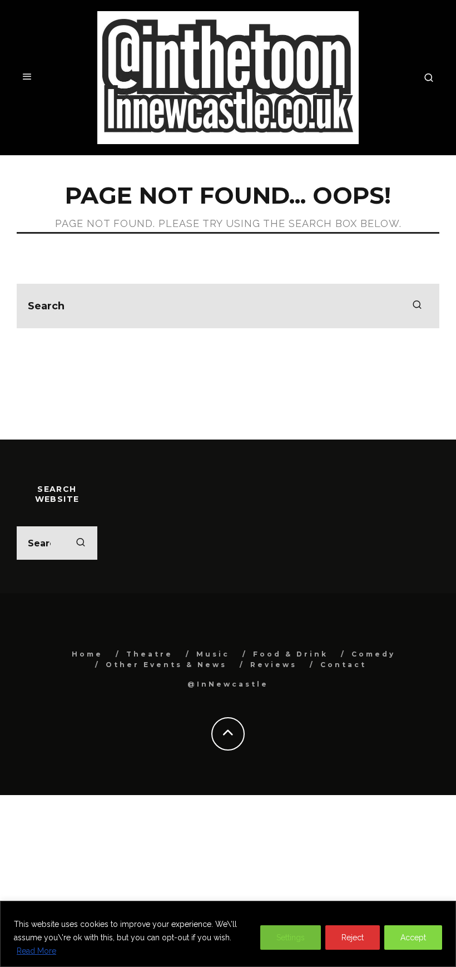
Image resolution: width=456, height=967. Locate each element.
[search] (417, 306)
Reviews (273, 664)
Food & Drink (290, 654)
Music (213, 654)
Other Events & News (166, 664)
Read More (36, 950)
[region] (228, 934)
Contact (343, 664)
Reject (352, 937)
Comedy (373, 654)
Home (87, 654)
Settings (290, 937)
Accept (413, 937)
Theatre (149, 654)
